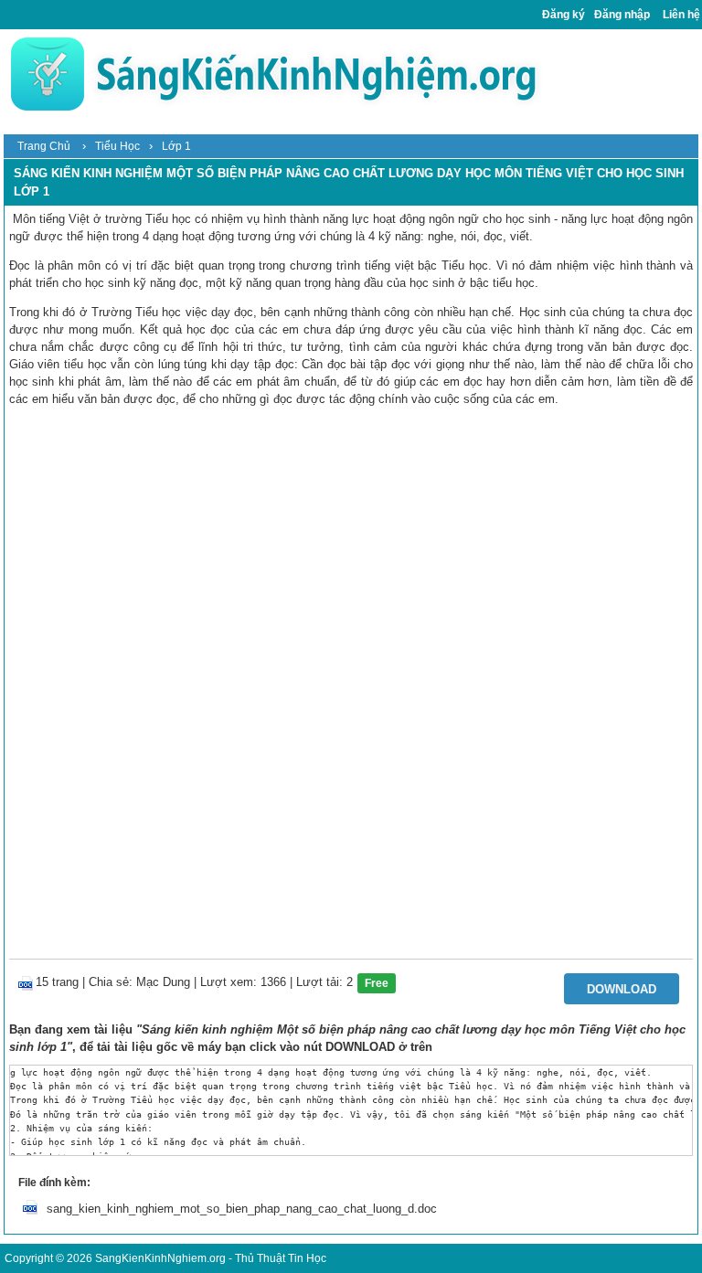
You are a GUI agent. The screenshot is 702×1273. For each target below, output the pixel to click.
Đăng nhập (622, 14)
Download (621, 989)
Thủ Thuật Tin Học (280, 1258)
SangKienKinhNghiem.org (160, 1258)
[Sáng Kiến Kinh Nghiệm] (273, 73)
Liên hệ (681, 14)
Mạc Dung (163, 982)
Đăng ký (563, 14)
